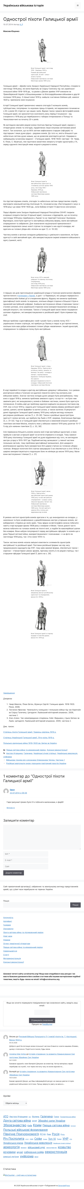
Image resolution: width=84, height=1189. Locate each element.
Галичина (28, 753)
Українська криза (13, 1142)
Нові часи (7, 936)
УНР (65, 1138)
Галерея (7, 925)
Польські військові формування (25, 1129)
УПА (71, 1139)
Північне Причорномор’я (21, 1134)
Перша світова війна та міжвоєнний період (26, 750)
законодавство (51, 1147)
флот (36, 1157)
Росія (56, 1134)
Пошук (6, 901)
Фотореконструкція (12, 958)
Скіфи (38, 1138)
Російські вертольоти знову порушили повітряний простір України (36, 763)
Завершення (9, 693)
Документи (8, 929)
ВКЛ (30, 1117)
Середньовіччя (10, 951)
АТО (5, 1116)
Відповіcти (11, 808)
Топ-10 (52, 1138)
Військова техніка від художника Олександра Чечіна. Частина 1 (35, 760)
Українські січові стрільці (44, 753)
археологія (11, 1147)
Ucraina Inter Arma (17, 1054)
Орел (12, 790)
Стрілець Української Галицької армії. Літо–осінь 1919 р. (28, 738)
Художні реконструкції (57, 750)
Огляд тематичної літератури (16, 944)
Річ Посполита (13, 1138)
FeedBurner (47, 1024)
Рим (49, 1134)
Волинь (35, 1116)
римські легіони (11, 1156)
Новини (6, 940)
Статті (6, 955)
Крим (37, 1125)
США (31, 1139)
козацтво (64, 1147)
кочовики (9, 1152)
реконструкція (56, 1152)
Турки (59, 1139)
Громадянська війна (68, 1117)
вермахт (24, 1147)
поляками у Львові (26, 296)
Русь (63, 1134)
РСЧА (43, 1134)
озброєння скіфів (34, 1152)
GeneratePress (64, 1186)
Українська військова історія (23, 5)
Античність (8, 917)
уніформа (7, 757)
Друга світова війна (17, 1120)
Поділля (73, 1126)
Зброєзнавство (14, 1125)
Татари (45, 1139)
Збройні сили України (51, 1120)
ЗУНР (34, 1121)
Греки (56, 1117)
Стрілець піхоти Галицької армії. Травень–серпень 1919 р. (29, 732)
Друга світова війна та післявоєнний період (23, 932)
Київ (29, 1125)
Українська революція (67, 753)
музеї (20, 1152)
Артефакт (7, 921)
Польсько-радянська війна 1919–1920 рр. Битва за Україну (30, 743)
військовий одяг (36, 1147)
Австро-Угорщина (14, 753)
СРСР (27, 1139)
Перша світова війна (56, 1125)
